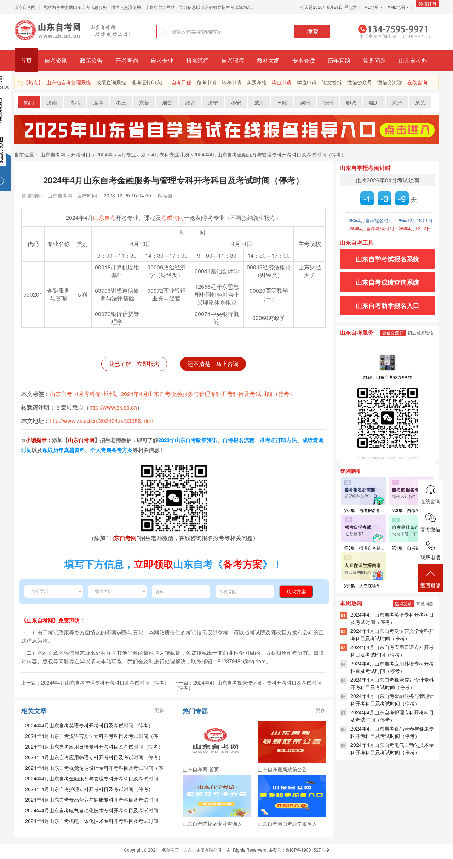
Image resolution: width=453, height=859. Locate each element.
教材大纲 (268, 60)
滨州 (305, 102)
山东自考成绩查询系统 (387, 282)
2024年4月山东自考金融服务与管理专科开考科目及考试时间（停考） (269, 154)
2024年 (104, 154)
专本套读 (303, 60)
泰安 (236, 102)
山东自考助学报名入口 (387, 305)
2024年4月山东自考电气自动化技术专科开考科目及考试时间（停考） (392, 748)
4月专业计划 (132, 154)
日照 (282, 102)
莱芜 (420, 102)
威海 (259, 102)
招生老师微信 (420, 333)
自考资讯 (56, 60)
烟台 (167, 102)
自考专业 (162, 60)
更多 (159, 710)
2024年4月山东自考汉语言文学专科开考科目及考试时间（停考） (392, 634)
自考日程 (181, 82)
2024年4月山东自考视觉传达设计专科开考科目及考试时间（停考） (392, 683)
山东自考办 (412, 60)
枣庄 (121, 102)
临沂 (374, 102)
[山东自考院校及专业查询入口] (217, 796)
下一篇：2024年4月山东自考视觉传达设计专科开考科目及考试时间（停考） (247, 685)
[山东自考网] (72, 30)
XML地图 (396, 7)
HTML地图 (369, 7)
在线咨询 (417, 82)
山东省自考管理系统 (68, 82)
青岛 (75, 102)
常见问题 (374, 60)
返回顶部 (430, 585)
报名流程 (197, 60)
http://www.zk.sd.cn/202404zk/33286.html (101, 421)
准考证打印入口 (148, 82)
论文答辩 (332, 82)
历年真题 (339, 60)
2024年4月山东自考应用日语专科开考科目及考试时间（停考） (94, 746)
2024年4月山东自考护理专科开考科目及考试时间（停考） (89, 788)
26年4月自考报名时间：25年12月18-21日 (390, 220)
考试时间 (172, 217)
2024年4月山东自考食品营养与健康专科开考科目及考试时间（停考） (392, 732)
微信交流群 (389, 82)
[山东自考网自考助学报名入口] (292, 796)
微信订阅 (427, 3)
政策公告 (91, 60)
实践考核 (256, 82)
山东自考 (104, 217)
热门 (29, 102)
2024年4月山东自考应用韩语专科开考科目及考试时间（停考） (94, 757)
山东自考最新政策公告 (282, 769)
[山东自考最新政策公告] (292, 742)
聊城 (351, 102)
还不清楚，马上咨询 (213, 364)
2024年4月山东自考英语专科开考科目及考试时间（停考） (89, 725)
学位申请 (307, 82)
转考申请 (231, 82)
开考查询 (126, 60)
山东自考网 (24, 7)
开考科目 (81, 154)
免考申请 (206, 82)
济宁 (213, 102)
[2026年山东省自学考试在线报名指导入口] (226, 142)
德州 (328, 102)
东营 (144, 102)
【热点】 (33, 82)
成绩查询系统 (111, 82)
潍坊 (190, 102)
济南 (52, 102)
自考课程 (233, 60)
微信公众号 (359, 82)
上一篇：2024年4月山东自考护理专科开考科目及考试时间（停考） (95, 682)
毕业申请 (282, 82)
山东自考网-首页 (201, 769)
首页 (26, 60)
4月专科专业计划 (170, 154)
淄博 (98, 102)
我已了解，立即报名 (134, 364)
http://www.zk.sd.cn (113, 407)
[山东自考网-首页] (217, 742)
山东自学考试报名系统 (387, 258)
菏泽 (397, 102)
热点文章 (403, 603)
